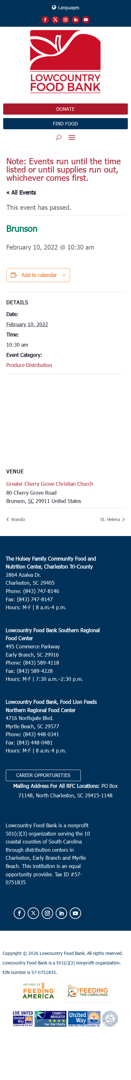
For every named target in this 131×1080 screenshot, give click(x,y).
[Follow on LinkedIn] (75, 20)
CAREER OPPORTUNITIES (43, 775)
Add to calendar (39, 275)
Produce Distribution (29, 365)
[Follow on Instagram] (65, 20)
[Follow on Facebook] (45, 20)
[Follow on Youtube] (86, 20)
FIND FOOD (65, 123)
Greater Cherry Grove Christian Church (49, 483)
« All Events (21, 192)
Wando (17, 519)
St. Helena (110, 519)
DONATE (65, 109)
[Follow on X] (55, 20)
